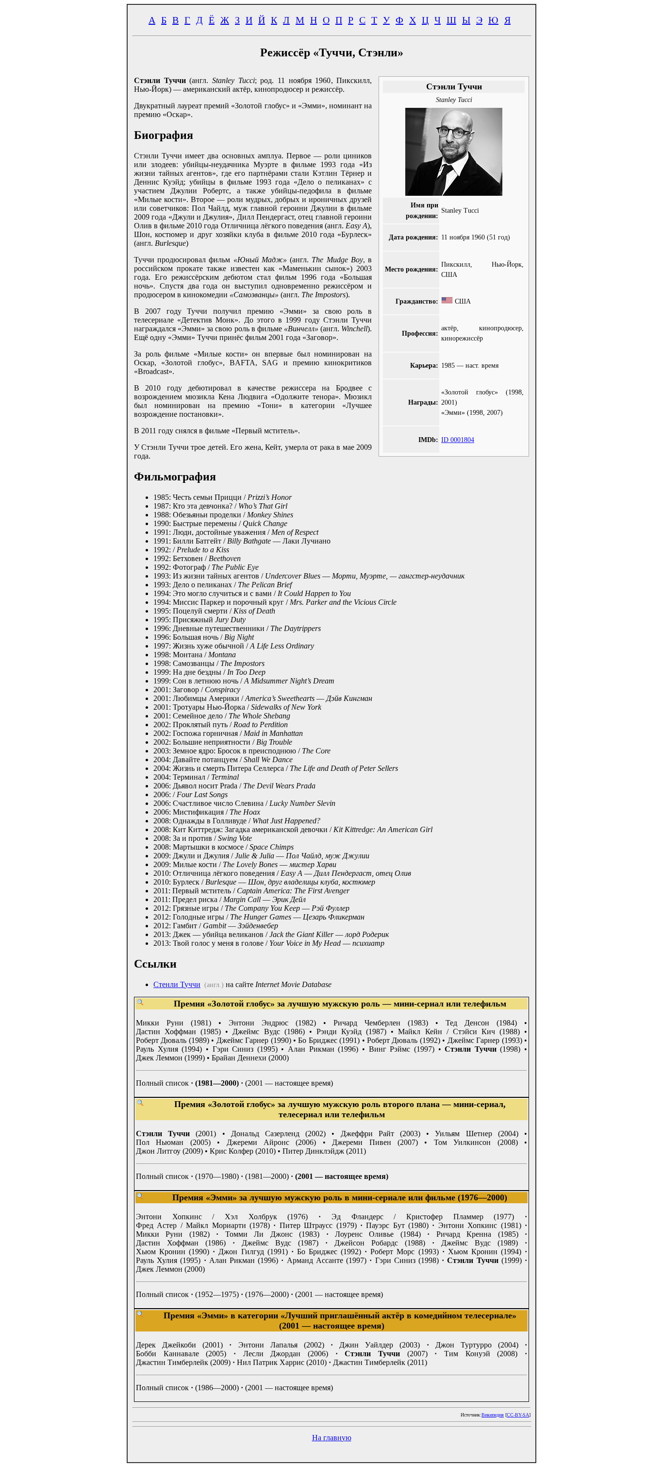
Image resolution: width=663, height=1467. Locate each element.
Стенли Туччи (176, 984)
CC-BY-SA (518, 1414)
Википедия (492, 1414)
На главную (331, 1437)
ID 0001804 (457, 440)
